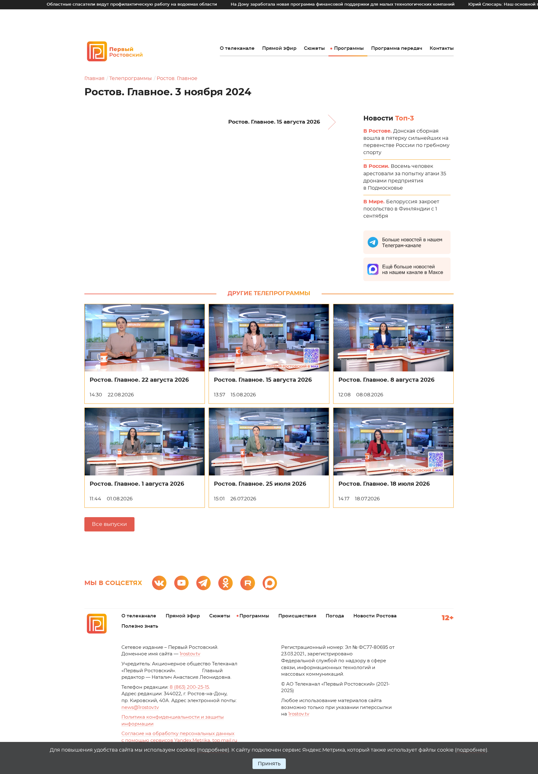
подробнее (213, 750)
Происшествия (297, 616)
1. (298, 714)
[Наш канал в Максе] (269, 583)
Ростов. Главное (177, 78)
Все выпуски (109, 524)
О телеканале (237, 48)
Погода (335, 616)
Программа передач (396, 48)
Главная (94, 78)
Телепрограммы (130, 78)
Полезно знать (139, 626)
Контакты (442, 48)
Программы (349, 48)
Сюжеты (314, 48)
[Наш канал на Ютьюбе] (181, 583)
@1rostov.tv (140, 707)
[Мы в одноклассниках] (225, 583)
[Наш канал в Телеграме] (203, 583)
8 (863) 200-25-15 (189, 687)
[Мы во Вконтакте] (159, 583)
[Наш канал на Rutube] (247, 583)
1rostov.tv (190, 654)
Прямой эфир (279, 48)
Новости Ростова (375, 616)
